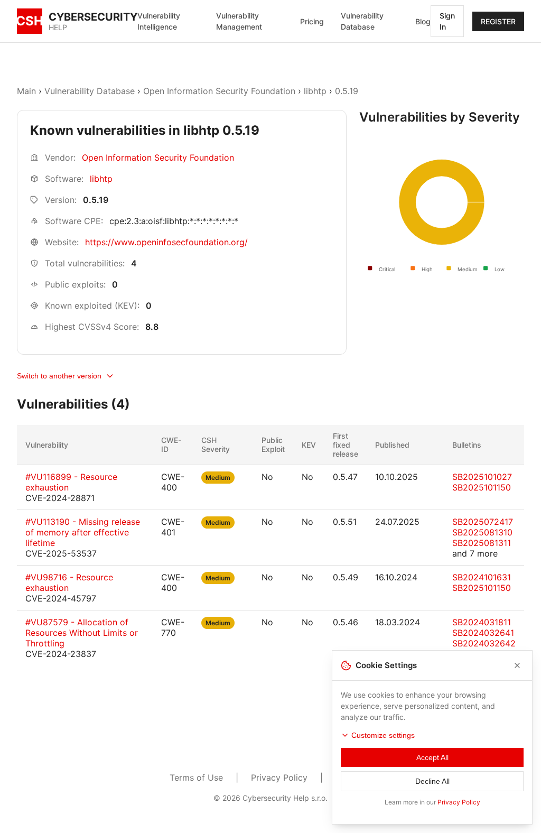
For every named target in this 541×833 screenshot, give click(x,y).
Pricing (312, 21)
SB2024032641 (483, 632)
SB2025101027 (482, 476)
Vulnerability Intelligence (158, 21)
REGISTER (498, 21)
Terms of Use (196, 777)
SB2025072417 (482, 521)
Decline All (432, 781)
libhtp (315, 91)
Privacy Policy (279, 777)
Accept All (432, 757)
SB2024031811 (481, 622)
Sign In (447, 21)
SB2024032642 (484, 643)
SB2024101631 (481, 577)
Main (26, 91)
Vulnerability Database (362, 21)
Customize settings (383, 735)
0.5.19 (346, 91)
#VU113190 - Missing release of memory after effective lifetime (82, 532)
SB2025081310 (482, 532)
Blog (423, 21)
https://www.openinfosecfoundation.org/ (166, 242)
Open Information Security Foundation (219, 91)
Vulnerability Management (239, 21)
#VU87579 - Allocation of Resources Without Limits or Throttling (81, 633)
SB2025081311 (481, 543)
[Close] (517, 665)
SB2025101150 (481, 487)
